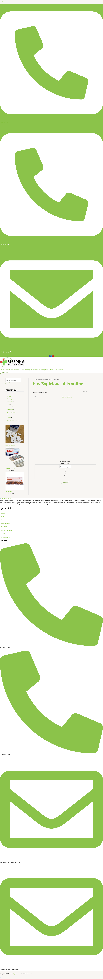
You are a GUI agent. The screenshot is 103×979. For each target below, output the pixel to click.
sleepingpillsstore (15, 974)
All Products (15, 369)
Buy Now (65, 482)
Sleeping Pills (43, 369)
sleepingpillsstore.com (6, 1)
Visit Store (4, 534)
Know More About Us (7, 530)
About (8, 369)
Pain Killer (53, 369)
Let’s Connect (5, 537)
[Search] (8, 383)
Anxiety (3, 520)
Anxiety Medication (31, 369)
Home (3, 369)
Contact (60, 369)
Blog (22, 369)
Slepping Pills (5, 523)
